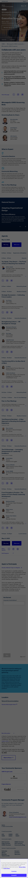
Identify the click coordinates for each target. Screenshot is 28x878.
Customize (13, 871)
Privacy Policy (22, 867)
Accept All (13, 875)
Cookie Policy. (6, 868)
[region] (14, 868)
